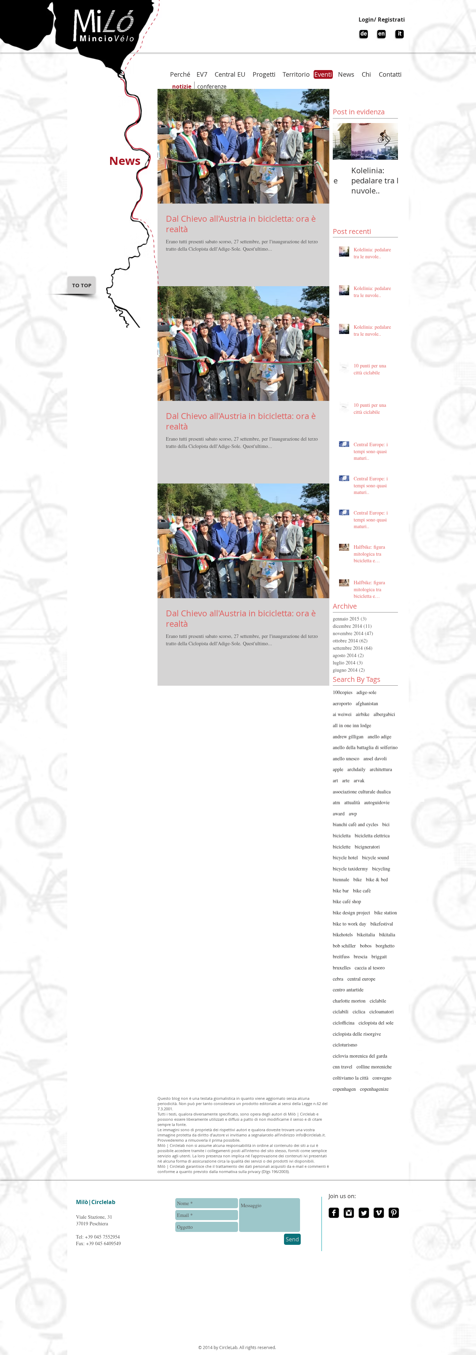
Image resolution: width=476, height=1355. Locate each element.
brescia (360, 956)
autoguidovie (377, 802)
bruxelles (342, 967)
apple (338, 769)
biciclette (342, 846)
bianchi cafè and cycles (355, 824)
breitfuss (341, 956)
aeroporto (342, 703)
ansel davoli (375, 758)
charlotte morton (349, 1000)
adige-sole (366, 692)
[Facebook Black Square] (334, 1213)
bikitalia (387, 934)
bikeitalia (366, 934)
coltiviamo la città (350, 1077)
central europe (361, 978)
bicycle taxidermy (350, 868)
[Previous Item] (344, 141)
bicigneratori (367, 846)
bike (357, 879)
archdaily (356, 769)
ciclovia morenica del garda (360, 1055)
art (335, 780)
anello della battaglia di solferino (365, 747)
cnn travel (342, 1066)
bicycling (381, 868)
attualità (352, 802)
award (339, 813)
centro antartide (348, 989)
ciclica (359, 1011)
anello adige (379, 736)
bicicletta (342, 835)
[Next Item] (387, 141)
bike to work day (349, 923)
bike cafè (362, 890)
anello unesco (346, 758)
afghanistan (367, 703)
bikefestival (381, 923)
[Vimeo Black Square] (379, 1213)
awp (353, 813)
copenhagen (344, 1089)
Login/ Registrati (382, 19)
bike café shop (347, 901)
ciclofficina (343, 1022)
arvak (359, 780)
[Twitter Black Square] (364, 1213)
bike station (385, 912)
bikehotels (343, 934)
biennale (341, 879)
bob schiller (344, 945)
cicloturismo (345, 1044)
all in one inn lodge (352, 725)
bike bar (341, 890)
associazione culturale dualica (362, 791)
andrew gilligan (348, 736)
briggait (379, 956)
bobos (365, 945)
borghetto (385, 945)
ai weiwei (342, 714)
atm (336, 802)
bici (386, 824)
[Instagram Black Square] (349, 1213)
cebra (338, 978)
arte (346, 780)
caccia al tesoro (370, 967)
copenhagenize (374, 1089)
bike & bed (377, 879)
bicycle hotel (345, 857)
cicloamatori (381, 1011)
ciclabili (340, 1011)
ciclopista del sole (376, 1022)
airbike (362, 714)
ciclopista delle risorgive (357, 1033)
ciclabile (378, 1000)
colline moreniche (374, 1066)
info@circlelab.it (310, 1134)
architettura (381, 769)
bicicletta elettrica (372, 835)
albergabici (384, 714)
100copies (342, 692)
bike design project (351, 912)
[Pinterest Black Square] (394, 1213)
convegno (382, 1077)
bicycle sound (375, 857)
